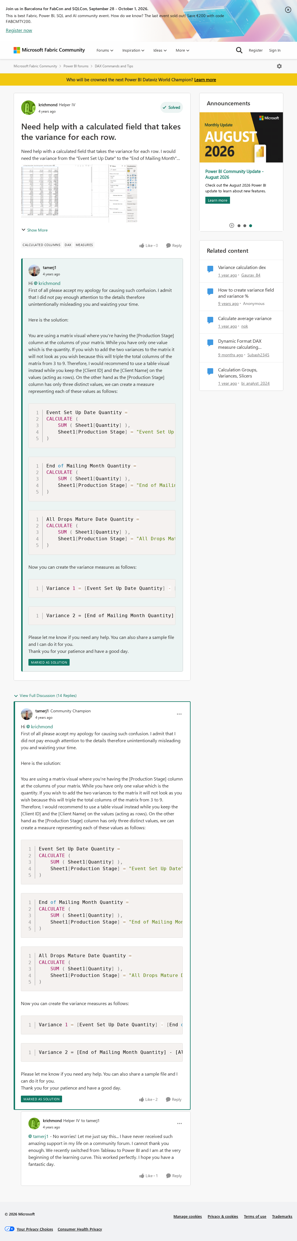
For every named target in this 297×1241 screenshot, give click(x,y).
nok (244, 326)
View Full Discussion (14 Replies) (48, 695)
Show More (37, 230)
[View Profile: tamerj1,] (34, 270)
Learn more (205, 79)
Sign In (274, 50)
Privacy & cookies (223, 1216)
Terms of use (255, 1216)
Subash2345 (258, 354)
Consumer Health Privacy (80, 1228)
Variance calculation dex (242, 267)
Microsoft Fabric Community (35, 66)
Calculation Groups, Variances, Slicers (237, 373)
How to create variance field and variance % (246, 293)
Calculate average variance (244, 318)
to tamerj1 (90, 1120)
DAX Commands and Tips (114, 66)
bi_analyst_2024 (255, 383)
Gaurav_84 (250, 275)
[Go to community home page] (49, 50)
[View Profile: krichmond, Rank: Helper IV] (28, 107)
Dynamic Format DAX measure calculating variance (239, 344)
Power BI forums (76, 66)
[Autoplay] (231, 225)
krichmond (48, 104)
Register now (19, 30)
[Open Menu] (279, 66)
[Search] (239, 50)
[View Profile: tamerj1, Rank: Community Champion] (26, 714)
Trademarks (282, 1216)
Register (256, 50)
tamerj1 (50, 267)
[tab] (239, 225)
